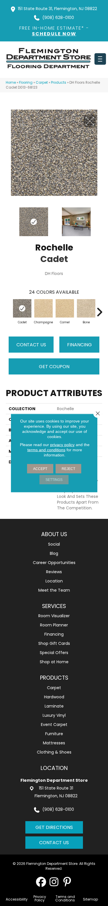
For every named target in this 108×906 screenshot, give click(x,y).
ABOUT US (54, 534)
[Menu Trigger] (100, 59)
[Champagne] (43, 308)
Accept (40, 469)
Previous (9, 219)
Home (11, 82)
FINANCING (79, 344)
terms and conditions (46, 450)
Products (58, 82)
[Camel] (64, 308)
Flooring (26, 82)
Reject (68, 469)
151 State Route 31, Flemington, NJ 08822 (57, 9)
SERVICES (54, 606)
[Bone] (86, 308)
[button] (41, 881)
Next (99, 219)
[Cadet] (22, 308)
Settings (54, 480)
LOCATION (54, 768)
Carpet (42, 82)
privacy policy (62, 444)
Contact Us (31, 344)
